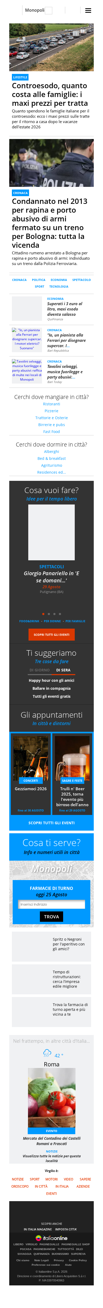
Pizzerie (51, 410)
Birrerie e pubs (51, 424)
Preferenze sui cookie (46, 1264)
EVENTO (51, 1131)
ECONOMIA (59, 280)
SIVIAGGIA (24, 1254)
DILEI (79, 1249)
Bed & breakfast (52, 458)
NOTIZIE (52, 1151)
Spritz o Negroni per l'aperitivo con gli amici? (69, 944)
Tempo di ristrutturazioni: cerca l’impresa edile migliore (67, 979)
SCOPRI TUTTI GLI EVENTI (51, 635)
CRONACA (20, 193)
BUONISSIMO (60, 1254)
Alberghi (51, 451)
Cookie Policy (78, 1260)
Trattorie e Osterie (51, 417)
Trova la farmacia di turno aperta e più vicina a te (70, 1009)
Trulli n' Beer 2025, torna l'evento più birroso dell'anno (72, 796)
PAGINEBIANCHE (44, 1249)
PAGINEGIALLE (49, 1244)
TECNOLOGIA (58, 286)
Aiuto (68, 1264)
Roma (51, 1064)
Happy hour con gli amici (51, 680)
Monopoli (34, 10)
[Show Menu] (88, 10)
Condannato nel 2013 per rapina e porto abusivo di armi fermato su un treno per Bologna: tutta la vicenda (49, 223)
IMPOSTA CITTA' (66, 1229)
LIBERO (18, 1244)
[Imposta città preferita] (15, 10)
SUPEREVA (78, 1254)
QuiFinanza (55, 319)
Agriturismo (51, 465)
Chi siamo (22, 1260)
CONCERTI (31, 781)
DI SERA (63, 669)
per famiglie (75, 621)
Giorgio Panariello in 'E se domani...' (51, 577)
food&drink (29, 621)
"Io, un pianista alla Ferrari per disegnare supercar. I (66, 340)
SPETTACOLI (51, 567)
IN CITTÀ (41, 1186)
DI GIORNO (40, 669)
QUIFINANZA (42, 1254)
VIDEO (68, 1179)
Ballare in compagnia (51, 688)
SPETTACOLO (81, 280)
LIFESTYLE (20, 77)
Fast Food (51, 431)
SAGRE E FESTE (72, 781)
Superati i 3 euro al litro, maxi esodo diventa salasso (64, 309)
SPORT (39, 286)
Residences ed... (51, 472)
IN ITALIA (62, 1186)
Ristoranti (51, 403)
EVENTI (51, 1193)
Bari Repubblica (58, 350)
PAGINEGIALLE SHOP (76, 1244)
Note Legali (41, 1260)
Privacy (59, 1260)
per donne (52, 621)
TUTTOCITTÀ (66, 1249)
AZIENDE (83, 1186)
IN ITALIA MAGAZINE (38, 1229)
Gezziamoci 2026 (31, 788)
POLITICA (38, 280)
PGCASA (25, 1249)
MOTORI (51, 1179)
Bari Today (54, 382)
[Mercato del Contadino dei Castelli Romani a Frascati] (54, 1099)
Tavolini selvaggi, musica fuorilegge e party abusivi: (65, 372)
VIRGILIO (32, 1244)
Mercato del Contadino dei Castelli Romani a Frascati (52, 1141)
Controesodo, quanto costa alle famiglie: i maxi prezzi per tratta (50, 94)
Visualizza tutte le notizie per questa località (52, 1158)
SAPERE (85, 1179)
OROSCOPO (20, 1186)
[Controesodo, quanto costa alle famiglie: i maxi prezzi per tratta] (51, 47)
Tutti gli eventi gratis (52, 696)
